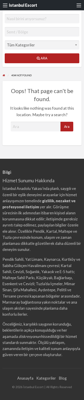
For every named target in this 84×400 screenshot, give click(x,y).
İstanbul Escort (23, 5)
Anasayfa (25, 378)
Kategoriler (46, 378)
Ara (43, 58)
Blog (63, 378)
